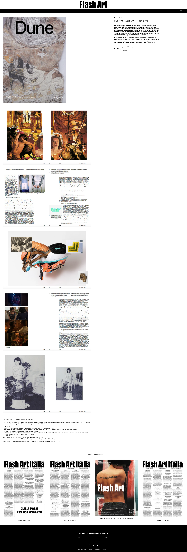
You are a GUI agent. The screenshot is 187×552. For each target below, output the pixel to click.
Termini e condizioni (94, 549)
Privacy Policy (107, 549)
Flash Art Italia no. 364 (70, 520)
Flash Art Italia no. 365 (24, 520)
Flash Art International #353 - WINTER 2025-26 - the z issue (116, 518)
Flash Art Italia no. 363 (163, 520)
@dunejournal (59, 441)
